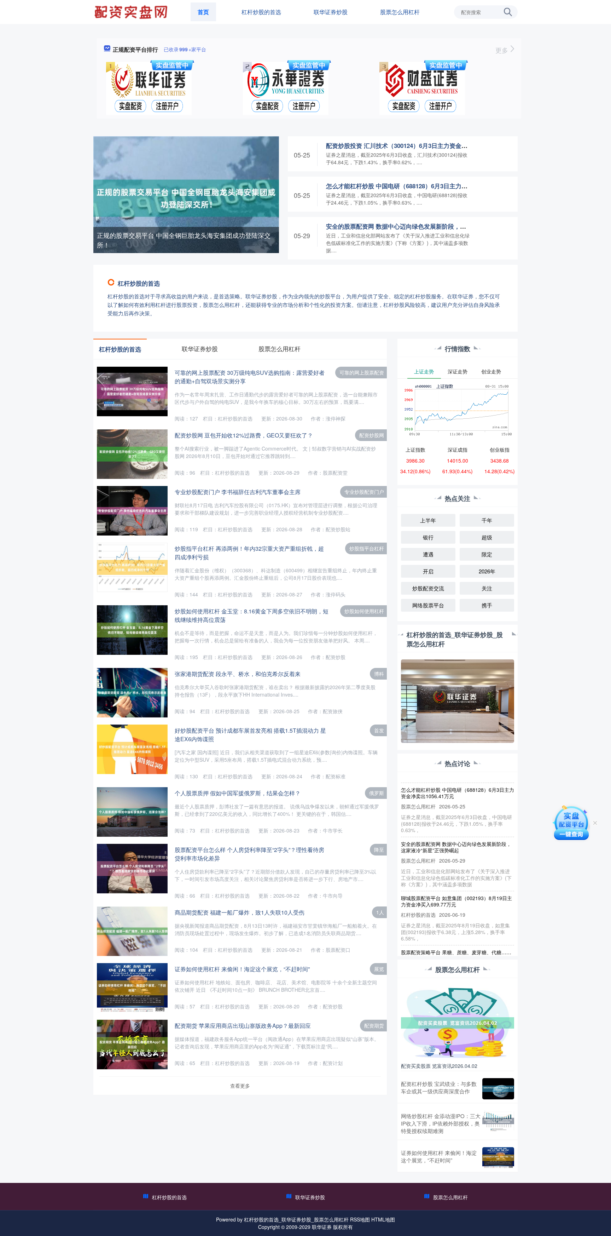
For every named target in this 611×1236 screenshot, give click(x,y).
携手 (487, 605)
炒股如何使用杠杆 (364, 610)
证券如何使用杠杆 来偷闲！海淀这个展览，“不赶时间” (242, 969)
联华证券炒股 (331, 12)
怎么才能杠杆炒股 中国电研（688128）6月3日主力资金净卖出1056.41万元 (425, 186)
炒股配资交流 (428, 588)
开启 (428, 571)
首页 (203, 12)
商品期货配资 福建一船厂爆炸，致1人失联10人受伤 (239, 912)
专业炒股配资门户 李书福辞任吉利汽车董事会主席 (238, 492)
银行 (428, 537)
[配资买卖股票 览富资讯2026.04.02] (457, 1022)
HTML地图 (383, 1219)
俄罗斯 (376, 792)
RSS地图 (360, 1219)
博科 (379, 673)
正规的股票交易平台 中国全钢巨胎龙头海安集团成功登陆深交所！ (183, 239)
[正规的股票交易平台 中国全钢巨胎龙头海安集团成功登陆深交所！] (186, 197)
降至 (379, 849)
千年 (487, 520)
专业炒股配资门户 (364, 491)
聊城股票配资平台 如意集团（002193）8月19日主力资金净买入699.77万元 (456, 886)
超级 (487, 537)
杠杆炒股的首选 (261, 12)
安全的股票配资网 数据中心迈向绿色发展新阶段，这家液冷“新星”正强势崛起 (429, 226)
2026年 (487, 571)
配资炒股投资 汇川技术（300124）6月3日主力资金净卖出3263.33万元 (419, 145)
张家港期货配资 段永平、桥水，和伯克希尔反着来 (238, 674)
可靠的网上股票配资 (361, 372)
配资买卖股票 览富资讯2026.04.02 (439, 1065)
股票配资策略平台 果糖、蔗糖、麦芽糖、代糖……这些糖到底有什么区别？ (456, 941)
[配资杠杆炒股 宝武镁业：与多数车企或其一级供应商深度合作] (498, 1088)
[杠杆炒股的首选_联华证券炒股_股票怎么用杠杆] (131, 11)
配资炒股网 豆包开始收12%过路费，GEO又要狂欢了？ (244, 435)
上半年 (428, 520)
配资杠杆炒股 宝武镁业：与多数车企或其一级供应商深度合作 (439, 1087)
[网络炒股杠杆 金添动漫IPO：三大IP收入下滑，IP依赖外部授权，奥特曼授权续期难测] (498, 1123)
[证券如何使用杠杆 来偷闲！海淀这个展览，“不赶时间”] (498, 1157)
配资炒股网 (371, 435)
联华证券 (322, 1226)
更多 (502, 50)
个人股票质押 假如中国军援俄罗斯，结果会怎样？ (238, 793)
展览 (379, 968)
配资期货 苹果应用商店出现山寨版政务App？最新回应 (243, 1026)
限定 (487, 554)
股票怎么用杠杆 (400, 12)
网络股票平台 (428, 605)
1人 (380, 912)
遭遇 (428, 554)
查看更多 (240, 1085)
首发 (379, 730)
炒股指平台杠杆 (366, 548)
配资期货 (374, 1025)
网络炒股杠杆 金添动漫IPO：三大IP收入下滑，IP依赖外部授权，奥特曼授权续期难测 (441, 1123)
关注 (487, 588)
